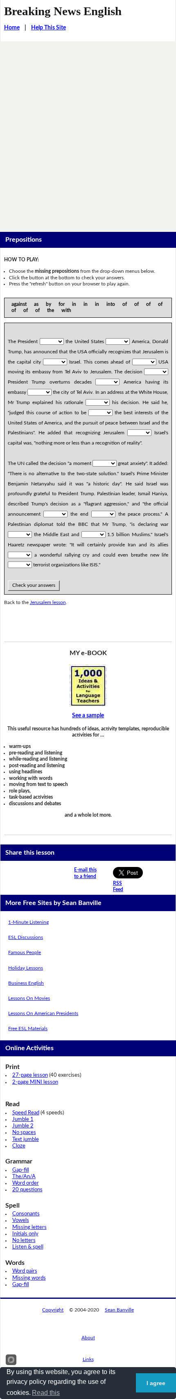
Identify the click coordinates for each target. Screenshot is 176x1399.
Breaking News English (63, 11)
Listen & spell (27, 1247)
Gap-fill (20, 1170)
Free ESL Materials (27, 1028)
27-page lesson (30, 1075)
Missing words (29, 1278)
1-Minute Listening (28, 922)
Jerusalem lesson (48, 602)
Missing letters (29, 1227)
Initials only (25, 1234)
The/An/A (24, 1176)
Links (88, 1359)
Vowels (20, 1220)
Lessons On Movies (29, 998)
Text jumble (25, 1139)
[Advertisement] (88, 133)
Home (12, 28)
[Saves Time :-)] (88, 685)
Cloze (18, 1146)
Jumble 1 (23, 1119)
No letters (24, 1240)
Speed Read (25, 1113)
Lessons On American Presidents (43, 1013)
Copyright (52, 1309)
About (88, 1337)
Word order (25, 1183)
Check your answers (33, 585)
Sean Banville (119, 1309)
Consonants (26, 1214)
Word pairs (24, 1271)
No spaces (24, 1132)
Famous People (24, 952)
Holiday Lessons (25, 968)
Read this (46, 1392)
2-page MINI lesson (35, 1082)
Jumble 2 (23, 1126)
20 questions (27, 1189)
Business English (26, 983)
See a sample (88, 716)
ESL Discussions (25, 937)
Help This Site (48, 28)
